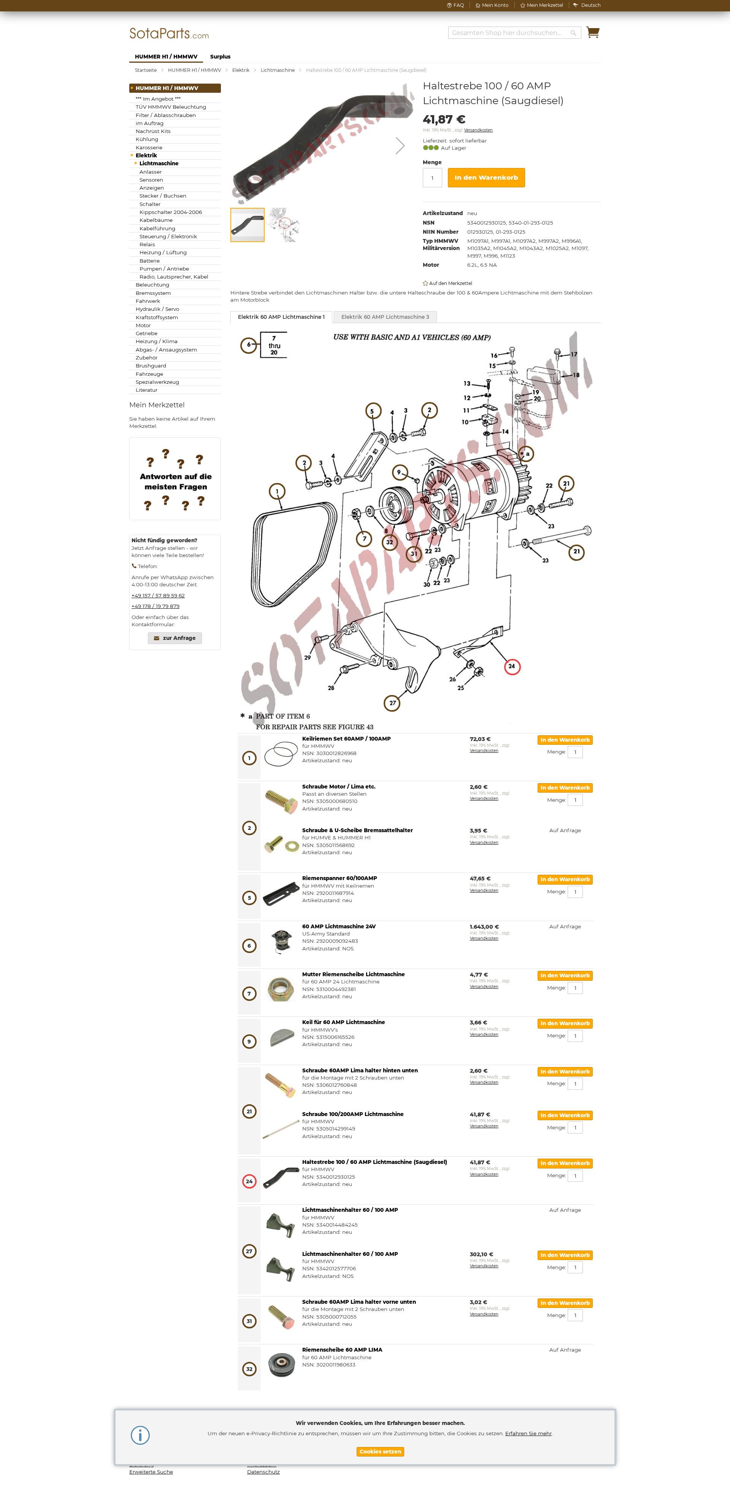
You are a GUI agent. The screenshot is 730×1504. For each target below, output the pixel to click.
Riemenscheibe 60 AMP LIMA (342, 1350)
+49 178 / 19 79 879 (155, 606)
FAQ (459, 5)
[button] (591, 5)
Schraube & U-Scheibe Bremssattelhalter (357, 830)
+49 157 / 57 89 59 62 (158, 595)
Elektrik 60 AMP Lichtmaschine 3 (385, 317)
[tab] (281, 317)
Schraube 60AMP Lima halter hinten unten (360, 1070)
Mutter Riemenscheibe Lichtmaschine (353, 974)
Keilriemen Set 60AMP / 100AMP (346, 739)
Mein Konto (495, 5)
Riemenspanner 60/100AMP (339, 878)
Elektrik (240, 70)
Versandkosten (478, 130)
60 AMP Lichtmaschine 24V (339, 926)
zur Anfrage (179, 638)
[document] (380, 1437)
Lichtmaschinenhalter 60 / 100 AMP (350, 1210)
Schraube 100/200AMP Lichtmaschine (353, 1114)
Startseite (146, 70)
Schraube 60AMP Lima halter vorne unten (359, 1302)
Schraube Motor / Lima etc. (339, 787)
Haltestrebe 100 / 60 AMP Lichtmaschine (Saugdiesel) (374, 1162)
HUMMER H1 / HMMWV (194, 70)
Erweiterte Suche (151, 1472)
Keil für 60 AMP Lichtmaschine (343, 1022)
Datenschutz (263, 1472)
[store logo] (169, 33)
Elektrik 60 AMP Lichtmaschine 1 (281, 317)
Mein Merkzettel (545, 5)
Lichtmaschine (278, 70)
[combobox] (514, 33)
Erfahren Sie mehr (528, 1433)
